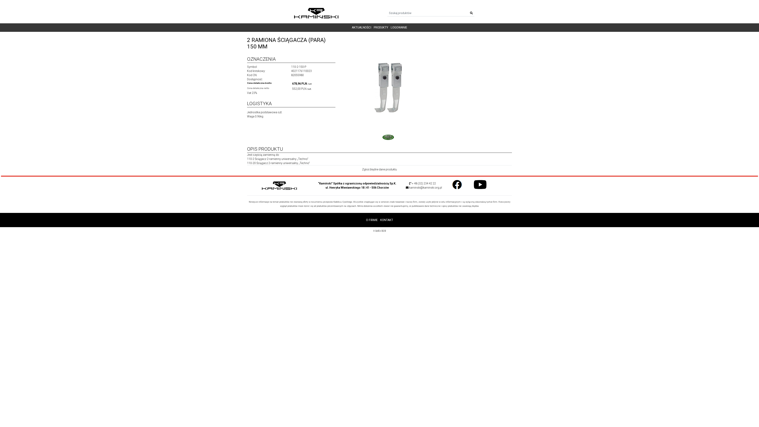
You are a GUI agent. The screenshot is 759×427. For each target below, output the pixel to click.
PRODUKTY (381, 27)
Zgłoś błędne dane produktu (379, 169)
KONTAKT (386, 220)
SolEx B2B (380, 231)
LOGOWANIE (399, 27)
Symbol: (252, 66)
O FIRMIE (372, 220)
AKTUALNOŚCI (361, 27)
